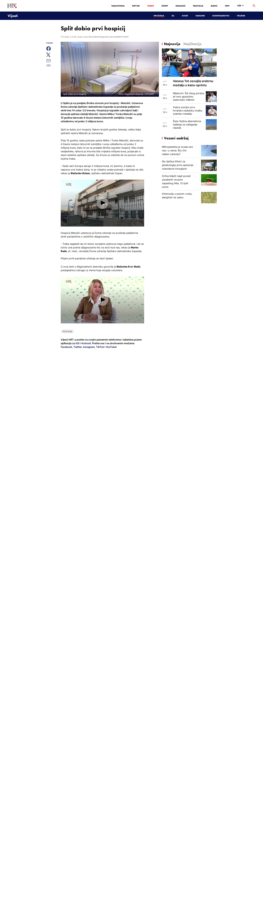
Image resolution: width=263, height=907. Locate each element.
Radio (214, 5)
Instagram (88, 346)
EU (173, 15)
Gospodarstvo (220, 15)
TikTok (99, 346)
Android (86, 343)
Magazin (180, 5)
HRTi (227, 5)
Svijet (185, 15)
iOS (77, 343)
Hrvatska (159, 15)
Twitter (77, 346)
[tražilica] (254, 5)
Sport (164, 5)
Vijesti (150, 5)
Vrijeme (241, 15)
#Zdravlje (67, 331)
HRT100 (136, 5)
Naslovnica (117, 5)
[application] (102, 203)
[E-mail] (52, 60)
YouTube (110, 346)
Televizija (198, 5)
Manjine (200, 15)
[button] (102, 203)
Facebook (66, 346)
